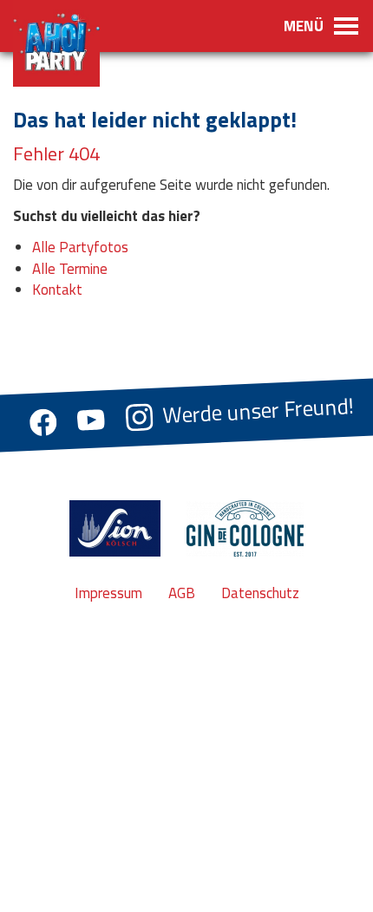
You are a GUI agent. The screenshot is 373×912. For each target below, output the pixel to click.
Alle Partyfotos (80, 247)
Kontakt (57, 289)
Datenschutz (260, 593)
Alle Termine (70, 268)
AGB (181, 593)
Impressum (108, 593)
